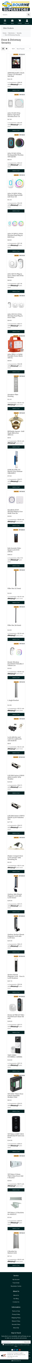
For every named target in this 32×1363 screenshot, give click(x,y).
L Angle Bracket (13, 700)
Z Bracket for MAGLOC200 (12, 1252)
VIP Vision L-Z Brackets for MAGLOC (16, 1213)
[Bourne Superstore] (16, 6)
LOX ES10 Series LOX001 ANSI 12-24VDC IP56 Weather (16, 777)
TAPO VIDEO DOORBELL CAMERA (15, 1056)
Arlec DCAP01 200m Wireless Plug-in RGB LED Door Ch (15, 195)
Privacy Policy (16, 1314)
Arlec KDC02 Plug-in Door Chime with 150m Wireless (15, 275)
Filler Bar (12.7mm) (14, 588)
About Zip (16, 1328)
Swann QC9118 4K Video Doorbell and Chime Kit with (16, 1016)
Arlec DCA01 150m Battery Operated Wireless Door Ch (14, 114)
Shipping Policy (16, 1318)
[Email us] (12, 1350)
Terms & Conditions (19, 1344)
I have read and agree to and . (16, 1345)
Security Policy (16, 1324)
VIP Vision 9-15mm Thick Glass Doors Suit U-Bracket (15, 1176)
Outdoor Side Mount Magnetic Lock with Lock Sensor (15, 896)
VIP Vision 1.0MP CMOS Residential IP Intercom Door (16, 1135)
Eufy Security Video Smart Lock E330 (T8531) (14, 550)
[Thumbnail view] (3, 48)
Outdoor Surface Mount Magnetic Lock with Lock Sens (16, 936)
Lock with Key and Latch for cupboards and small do (15, 738)
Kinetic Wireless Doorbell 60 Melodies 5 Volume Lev (16, 663)
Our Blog (16, 1298)
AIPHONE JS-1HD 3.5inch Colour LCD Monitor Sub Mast (16, 74)
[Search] (29, 15)
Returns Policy (16, 1321)
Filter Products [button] (8, 28)
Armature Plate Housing (13, 395)
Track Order (16, 1283)
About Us (16, 1295)
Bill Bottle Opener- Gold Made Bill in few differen (16, 433)
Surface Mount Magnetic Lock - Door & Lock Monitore (16, 976)
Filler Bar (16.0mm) (14, 625)
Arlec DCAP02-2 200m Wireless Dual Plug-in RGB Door (15, 235)
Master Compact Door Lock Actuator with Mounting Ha (15, 857)
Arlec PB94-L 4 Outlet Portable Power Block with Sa (15, 356)
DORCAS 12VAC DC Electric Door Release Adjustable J (15, 471)
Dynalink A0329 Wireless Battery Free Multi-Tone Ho (15, 511)
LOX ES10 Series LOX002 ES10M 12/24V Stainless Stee (16, 817)
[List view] (6, 48)
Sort (13, 48)
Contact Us (16, 1302)
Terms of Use (16, 1311)
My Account (16, 1279)
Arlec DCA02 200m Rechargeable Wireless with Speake (15, 155)
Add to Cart (16, 90)
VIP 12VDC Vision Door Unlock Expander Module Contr (15, 1095)
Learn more (19, 404)
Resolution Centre (16, 1286)
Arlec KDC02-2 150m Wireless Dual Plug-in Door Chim (15, 315)
